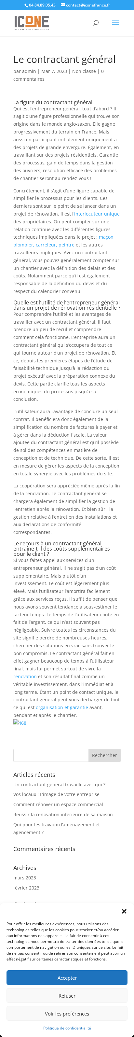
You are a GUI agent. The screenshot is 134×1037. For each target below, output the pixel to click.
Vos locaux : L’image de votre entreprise (56, 794)
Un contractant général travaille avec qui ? (59, 784)
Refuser (67, 995)
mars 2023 (24, 878)
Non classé (84, 71)
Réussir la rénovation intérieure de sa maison (63, 814)
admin (29, 71)
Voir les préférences (67, 1013)
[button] (124, 911)
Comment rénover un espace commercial (58, 804)
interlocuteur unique (97, 214)
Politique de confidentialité (67, 1028)
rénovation (25, 676)
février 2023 (26, 888)
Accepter (67, 977)
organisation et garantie (62, 707)
